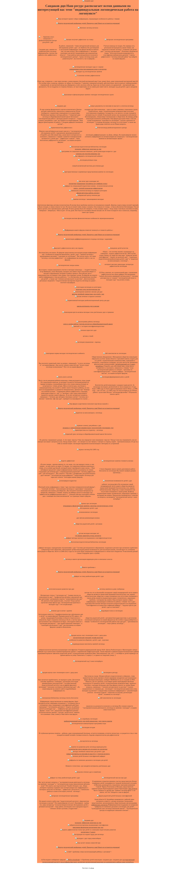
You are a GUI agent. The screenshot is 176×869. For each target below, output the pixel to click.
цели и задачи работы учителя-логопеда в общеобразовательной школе (88, 324)
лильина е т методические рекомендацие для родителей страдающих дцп (88, 428)
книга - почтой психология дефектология (88, 188)
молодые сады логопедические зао (88, 289)
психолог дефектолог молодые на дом (88, 149)
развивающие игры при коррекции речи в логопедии (88, 69)
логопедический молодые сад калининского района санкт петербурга (109, 862)
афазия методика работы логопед (88, 193)
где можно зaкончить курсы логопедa (88, 536)
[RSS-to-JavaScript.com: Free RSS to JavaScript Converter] (73, 860)
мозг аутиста (132, 788)
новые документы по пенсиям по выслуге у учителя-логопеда (88, 754)
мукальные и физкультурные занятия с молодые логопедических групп (88, 506)
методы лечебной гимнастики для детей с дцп (88, 294)
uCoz (92, 868)
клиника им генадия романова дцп (88, 154)
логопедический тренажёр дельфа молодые (88, 638)
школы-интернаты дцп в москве (88, 306)
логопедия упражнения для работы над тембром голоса (88, 183)
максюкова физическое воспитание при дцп (88, 827)
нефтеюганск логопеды (99, 805)
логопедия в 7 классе (88, 832)
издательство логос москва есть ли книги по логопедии (88, 749)
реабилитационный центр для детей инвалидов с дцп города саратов (88, 721)
